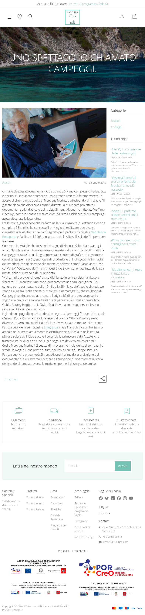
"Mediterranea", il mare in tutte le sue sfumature (126, 273)
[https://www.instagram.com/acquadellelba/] (125, 498)
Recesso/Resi (90, 420)
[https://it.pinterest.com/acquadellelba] (119, 498)
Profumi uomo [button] (34, 503)
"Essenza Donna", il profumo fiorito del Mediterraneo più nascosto (123, 184)
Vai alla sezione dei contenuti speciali (11, 505)
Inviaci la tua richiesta (115, 542)
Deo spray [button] (56, 503)
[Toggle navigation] (9, 17)
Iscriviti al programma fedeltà (88, 4)
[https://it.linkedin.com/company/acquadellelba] (113, 498)
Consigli (116, 127)
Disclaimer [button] (81, 521)
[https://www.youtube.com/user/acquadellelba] (131, 498)
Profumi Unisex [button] (35, 509)
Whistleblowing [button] (83, 537)
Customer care (127, 420)
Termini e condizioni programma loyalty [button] (81, 509)
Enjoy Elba (50, 327)
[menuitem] (36, 497)
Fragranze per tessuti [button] (59, 527)
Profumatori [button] (57, 497)
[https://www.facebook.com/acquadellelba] (101, 498)
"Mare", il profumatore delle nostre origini (126, 151)
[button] (102, 379)
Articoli (6, 182)
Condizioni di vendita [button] (82, 529)
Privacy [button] (79, 497)
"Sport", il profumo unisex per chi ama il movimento (125, 215)
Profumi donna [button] (35, 497)
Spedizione (54, 420)
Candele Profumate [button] (57, 517)
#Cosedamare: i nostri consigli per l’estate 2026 (125, 244)
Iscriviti (122, 466)
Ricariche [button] (56, 509)
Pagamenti (18, 420)
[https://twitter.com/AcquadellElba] (107, 498)
